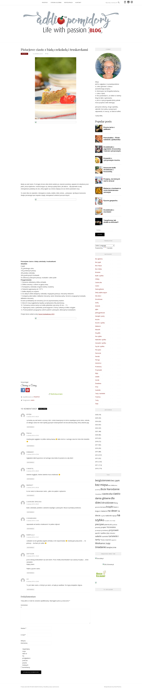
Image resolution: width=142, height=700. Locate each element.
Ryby (96, 373)
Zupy (96, 403)
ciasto (32, 400)
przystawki (114, 530)
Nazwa (23, 628)
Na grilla (97, 333)
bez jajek (115, 480)
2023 (96, 425)
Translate (109, 248)
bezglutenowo (103, 480)
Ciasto (97, 286)
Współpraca (68, 2)
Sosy (96, 387)
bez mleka (111, 485)
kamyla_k (30, 535)
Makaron (98, 326)
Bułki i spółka (99, 276)
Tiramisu (98, 397)
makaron (104, 511)
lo (27, 579)
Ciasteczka (98, 282)
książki (109, 506)
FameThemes (117, 687)
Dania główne (99, 289)
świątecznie (111, 547)
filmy (116, 503)
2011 (96, 465)
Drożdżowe (98, 299)
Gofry (97, 303)
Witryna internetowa (24, 642)
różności (112, 533)
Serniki (97, 380)
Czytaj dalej (98, 116)
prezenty (98, 527)
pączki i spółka (100, 533)
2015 (96, 452)
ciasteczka (107, 493)
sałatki (98, 536)
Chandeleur (98, 494)
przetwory (105, 530)
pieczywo (99, 524)
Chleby (97, 279)
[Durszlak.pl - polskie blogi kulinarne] (99, 559)
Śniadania (98, 383)
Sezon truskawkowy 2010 (46, 314)
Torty (97, 400)
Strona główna (56, 2)
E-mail (23, 635)
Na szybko (98, 336)
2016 (96, 448)
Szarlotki (97, 390)
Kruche (97, 319)
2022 (96, 428)
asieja (28, 414)
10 (47, 53)
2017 (96, 445)
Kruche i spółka (100, 323)
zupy (108, 543)
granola (97, 507)
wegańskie (113, 540)
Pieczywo (98, 350)
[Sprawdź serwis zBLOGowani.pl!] (108, 565)
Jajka (96, 309)
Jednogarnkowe (100, 313)
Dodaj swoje (42, 408)
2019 (96, 438)
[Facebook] (23, 390)
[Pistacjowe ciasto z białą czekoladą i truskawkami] (55, 88)
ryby (107, 533)
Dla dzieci (98, 296)
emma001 (30, 452)
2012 (96, 462)
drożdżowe (108, 502)
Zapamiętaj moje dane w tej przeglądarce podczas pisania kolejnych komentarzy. (25, 658)
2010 (96, 468)
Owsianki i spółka (100, 343)
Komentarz (24, 606)
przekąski (98, 530)
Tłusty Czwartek (105, 540)
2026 (96, 414)
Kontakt (78, 2)
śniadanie (100, 547)
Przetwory (98, 367)
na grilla (103, 515)
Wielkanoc (100, 543)
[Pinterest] (28, 390)
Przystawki (98, 370)
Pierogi (97, 360)
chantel (30, 468)
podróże (114, 524)
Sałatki (97, 377)
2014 (96, 455)
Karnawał (103, 507)
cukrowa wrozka (33, 502)
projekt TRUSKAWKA (108, 527)
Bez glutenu (99, 259)
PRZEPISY (45, 2)
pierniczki (108, 524)
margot (29, 485)
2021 (96, 431)
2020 (96, 435)
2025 (96, 418)
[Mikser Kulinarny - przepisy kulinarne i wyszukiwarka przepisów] (101, 574)
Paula (29, 433)
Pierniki (97, 356)
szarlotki (105, 536)
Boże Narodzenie (110, 489)
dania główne (103, 498)
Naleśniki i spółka (100, 340)
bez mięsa (101, 485)
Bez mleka (98, 269)
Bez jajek (98, 262)
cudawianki (31, 518)
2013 (96, 458)
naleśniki (108, 516)
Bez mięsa (98, 266)
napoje (114, 516)
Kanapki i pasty (100, 316)
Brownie (97, 272)
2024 (96, 421)
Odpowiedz (30, 427)
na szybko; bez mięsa (110, 520)
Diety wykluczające (101, 292)
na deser (112, 510)
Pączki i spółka (99, 346)
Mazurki (97, 329)
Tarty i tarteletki (100, 393)
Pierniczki (98, 353)
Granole (97, 306)
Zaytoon (30, 554)
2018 (96, 441)
